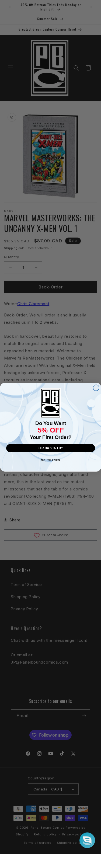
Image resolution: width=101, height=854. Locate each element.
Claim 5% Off (51, 448)
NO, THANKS (50, 460)
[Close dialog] (96, 388)
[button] (87, 840)
